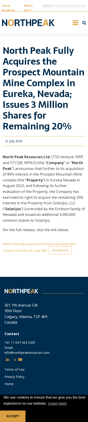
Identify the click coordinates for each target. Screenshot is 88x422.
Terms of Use (15, 369)
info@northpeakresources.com (27, 352)
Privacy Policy (14, 377)
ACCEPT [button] (12, 416)
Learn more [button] (57, 403)
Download (60, 250)
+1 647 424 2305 (23, 342)
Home (9, 384)
